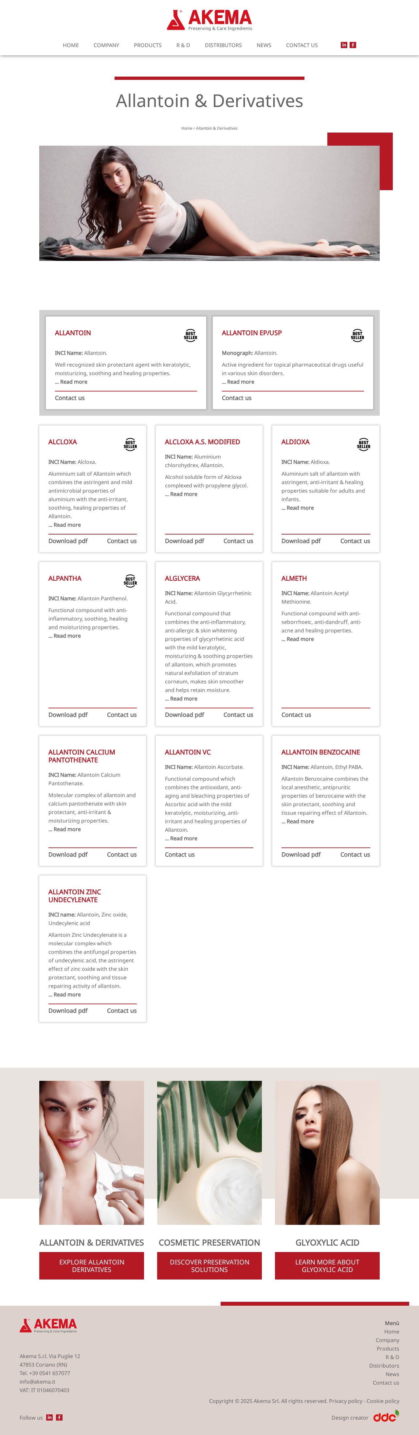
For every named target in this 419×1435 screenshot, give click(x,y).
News (264, 45)
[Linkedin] (344, 45)
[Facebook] (353, 45)
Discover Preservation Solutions (209, 1266)
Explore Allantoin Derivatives (91, 1266)
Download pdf (67, 541)
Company (106, 45)
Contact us (302, 45)
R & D (183, 45)
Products (148, 45)
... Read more (71, 381)
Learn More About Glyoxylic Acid (327, 1266)
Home (71, 45)
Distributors (223, 45)
